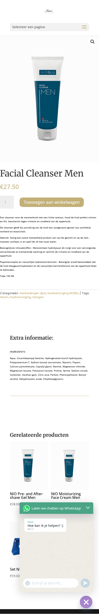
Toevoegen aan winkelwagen (52, 202)
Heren (4, 297)
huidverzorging (20, 297)
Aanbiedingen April (33, 293)
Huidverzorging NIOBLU (63, 293)
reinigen (38, 297)
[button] (92, 42)
